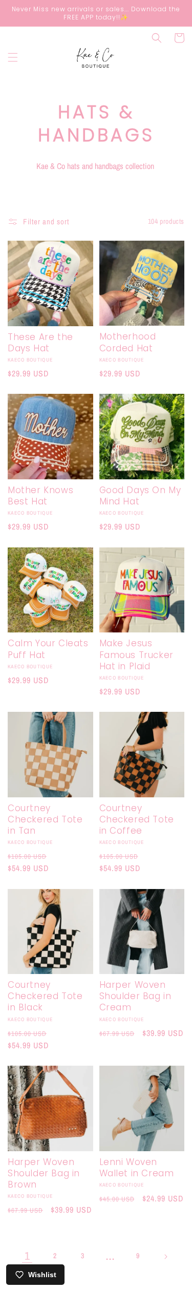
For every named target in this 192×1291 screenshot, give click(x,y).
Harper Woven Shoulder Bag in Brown (44, 1173)
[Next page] (165, 1256)
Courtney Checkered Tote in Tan (45, 819)
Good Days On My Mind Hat (140, 495)
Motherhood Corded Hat (127, 342)
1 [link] (27, 1255)
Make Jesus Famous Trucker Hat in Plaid (136, 654)
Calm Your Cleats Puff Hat (48, 649)
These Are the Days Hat (40, 342)
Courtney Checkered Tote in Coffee (136, 819)
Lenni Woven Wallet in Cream (136, 1167)
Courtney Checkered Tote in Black (45, 996)
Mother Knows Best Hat (40, 495)
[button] (13, 57)
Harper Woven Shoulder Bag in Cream (135, 996)
